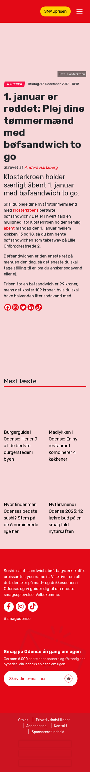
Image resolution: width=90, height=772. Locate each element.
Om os (23, 720)
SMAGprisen (55, 11)
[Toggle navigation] (79, 11)
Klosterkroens (25, 210)
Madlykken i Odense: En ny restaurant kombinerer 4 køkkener (63, 445)
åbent (9, 228)
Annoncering (36, 726)
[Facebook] (7, 307)
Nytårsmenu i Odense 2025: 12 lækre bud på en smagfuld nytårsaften (66, 518)
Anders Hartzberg (41, 167)
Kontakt (61, 726)
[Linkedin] (31, 307)
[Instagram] (15, 307)
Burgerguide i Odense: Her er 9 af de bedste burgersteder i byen (20, 445)
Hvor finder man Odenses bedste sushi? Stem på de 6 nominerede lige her (21, 518)
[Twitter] (23, 307)
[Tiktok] (38, 307)
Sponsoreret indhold (48, 732)
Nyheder (14, 84)
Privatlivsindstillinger (53, 720)
